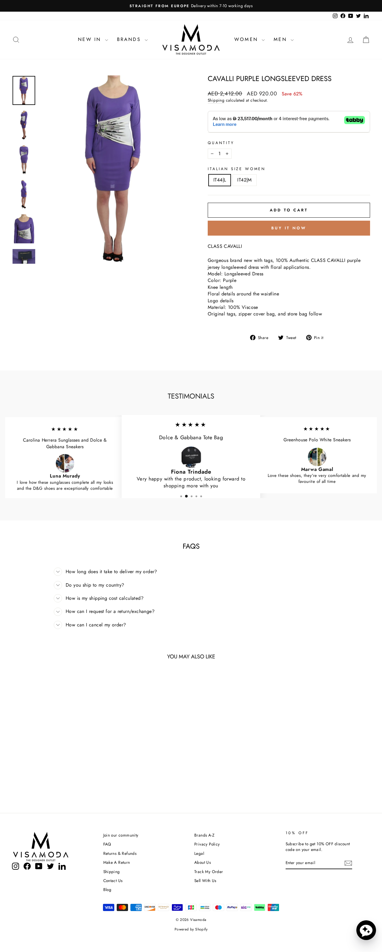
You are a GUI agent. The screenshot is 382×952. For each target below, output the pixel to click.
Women (247, 39)
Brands (130, 39)
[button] (366, 930)
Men (281, 39)
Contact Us (113, 881)
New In (90, 39)
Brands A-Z (204, 835)
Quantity (221, 143)
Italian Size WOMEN (237, 169)
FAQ (107, 844)
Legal (199, 853)
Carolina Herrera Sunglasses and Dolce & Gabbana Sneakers (65, 443)
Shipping (216, 100)
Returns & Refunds (120, 853)
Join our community (120, 835)
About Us (202, 862)
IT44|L (219, 179)
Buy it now (288, 228)
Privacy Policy (207, 844)
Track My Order (208, 872)
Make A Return (116, 862)
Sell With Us (205, 881)
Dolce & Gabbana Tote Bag (191, 437)
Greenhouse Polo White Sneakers (317, 440)
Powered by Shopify (191, 929)
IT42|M (244, 179)
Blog (107, 889)
